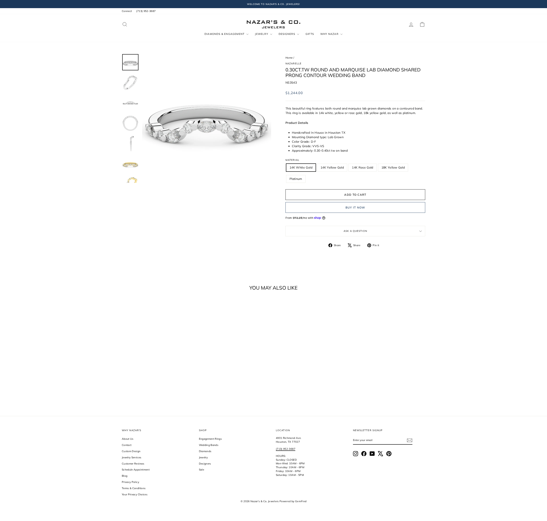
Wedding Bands (209, 445)
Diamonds (205, 451)
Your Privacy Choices (134, 494)
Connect (127, 11)
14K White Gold (301, 167)
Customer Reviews (133, 463)
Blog (124, 475)
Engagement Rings (210, 438)
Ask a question (355, 230)
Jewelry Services (131, 457)
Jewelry (262, 34)
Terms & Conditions (134, 488)
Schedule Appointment (136, 469)
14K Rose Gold (362, 167)
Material (292, 159)
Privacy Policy (130, 482)
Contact (126, 445)
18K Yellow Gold (393, 167)
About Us (128, 438)
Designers (287, 34)
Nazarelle (293, 63)
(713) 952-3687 (146, 11)
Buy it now (355, 207)
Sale (201, 469)
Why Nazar (329, 34)
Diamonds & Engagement (224, 34)
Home (289, 57)
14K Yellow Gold (332, 167)
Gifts (310, 34)
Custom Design (131, 451)
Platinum (296, 179)
